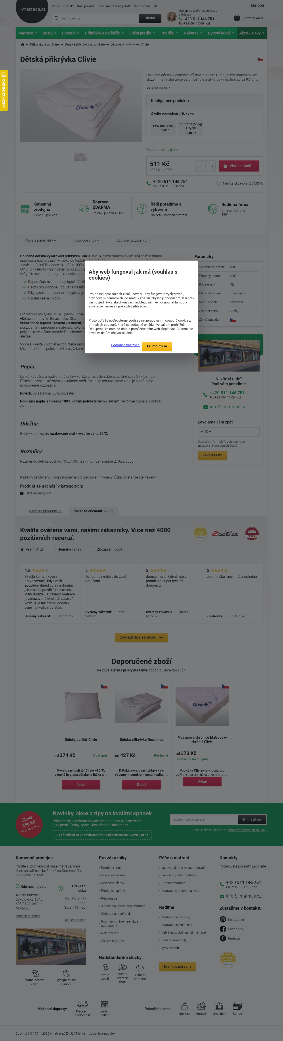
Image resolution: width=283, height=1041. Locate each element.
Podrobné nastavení (125, 345)
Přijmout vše (157, 346)
